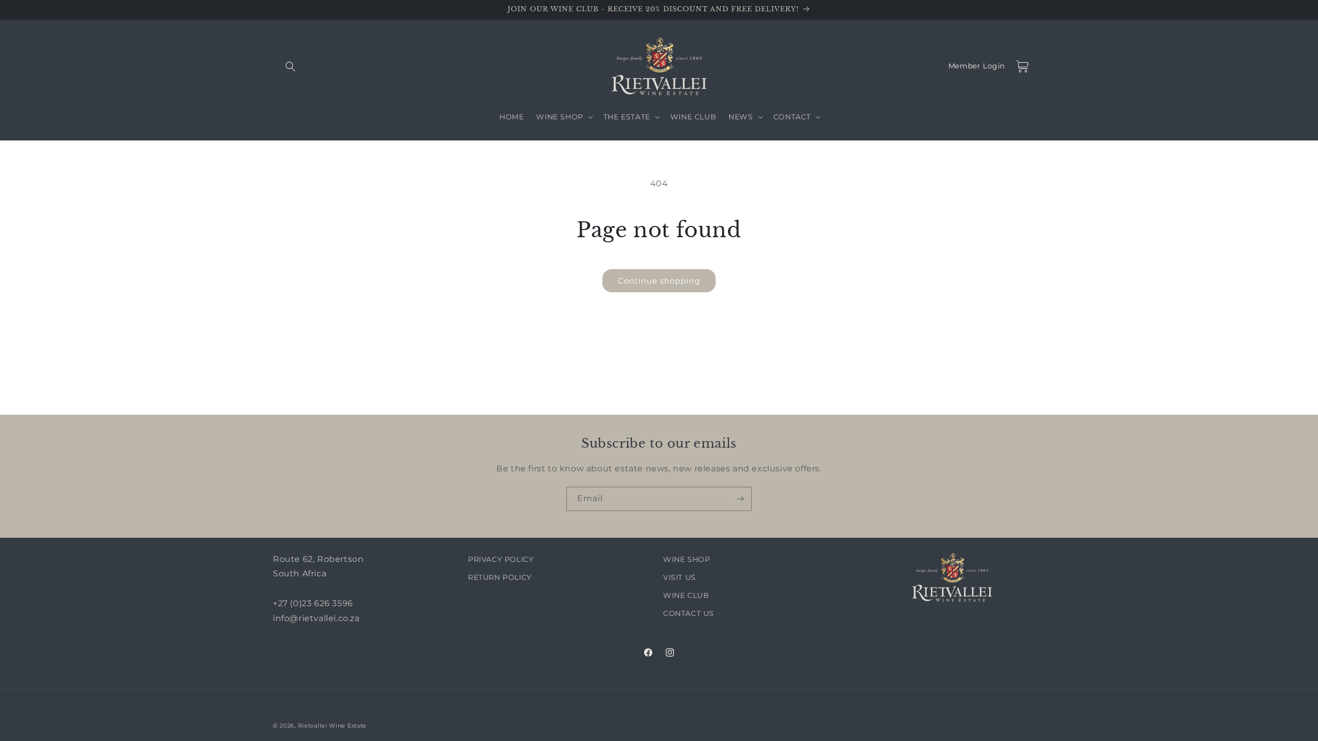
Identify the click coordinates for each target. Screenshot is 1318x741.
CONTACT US (688, 613)
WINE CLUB (686, 595)
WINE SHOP (686, 559)
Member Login (976, 66)
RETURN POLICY (500, 577)
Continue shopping (659, 281)
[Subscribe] (740, 499)
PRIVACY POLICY (500, 559)
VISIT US (679, 577)
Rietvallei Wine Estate (332, 725)
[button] (284, 66)
